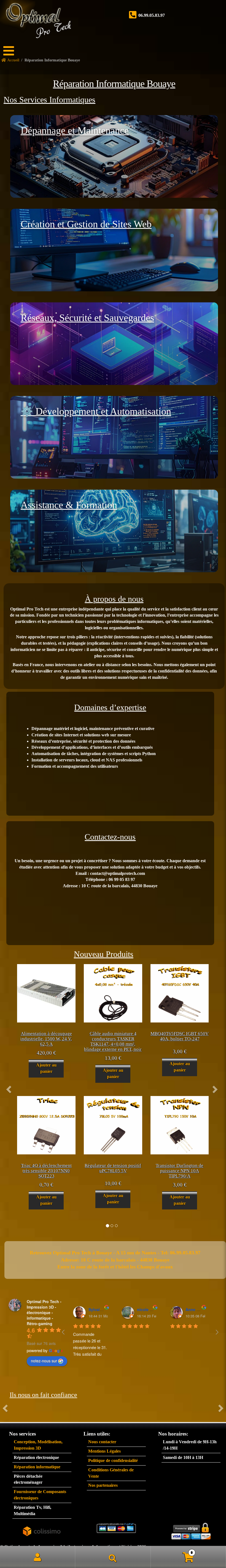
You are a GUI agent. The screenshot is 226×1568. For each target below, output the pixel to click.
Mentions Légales (104, 1451)
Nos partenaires (103, 1485)
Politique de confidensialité (113, 1460)
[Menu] (12, 51)
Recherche (112, 1557)
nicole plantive (151, 1309)
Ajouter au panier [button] (46, 1068)
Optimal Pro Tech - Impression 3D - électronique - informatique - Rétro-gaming (44, 1312)
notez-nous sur (44, 1360)
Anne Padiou (197, 1309)
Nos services (7, 87)
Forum (6, 78)
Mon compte (37, 1557)
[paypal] (116, 1527)
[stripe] (191, 1530)
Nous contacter (102, 1441)
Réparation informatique (37, 1466)
